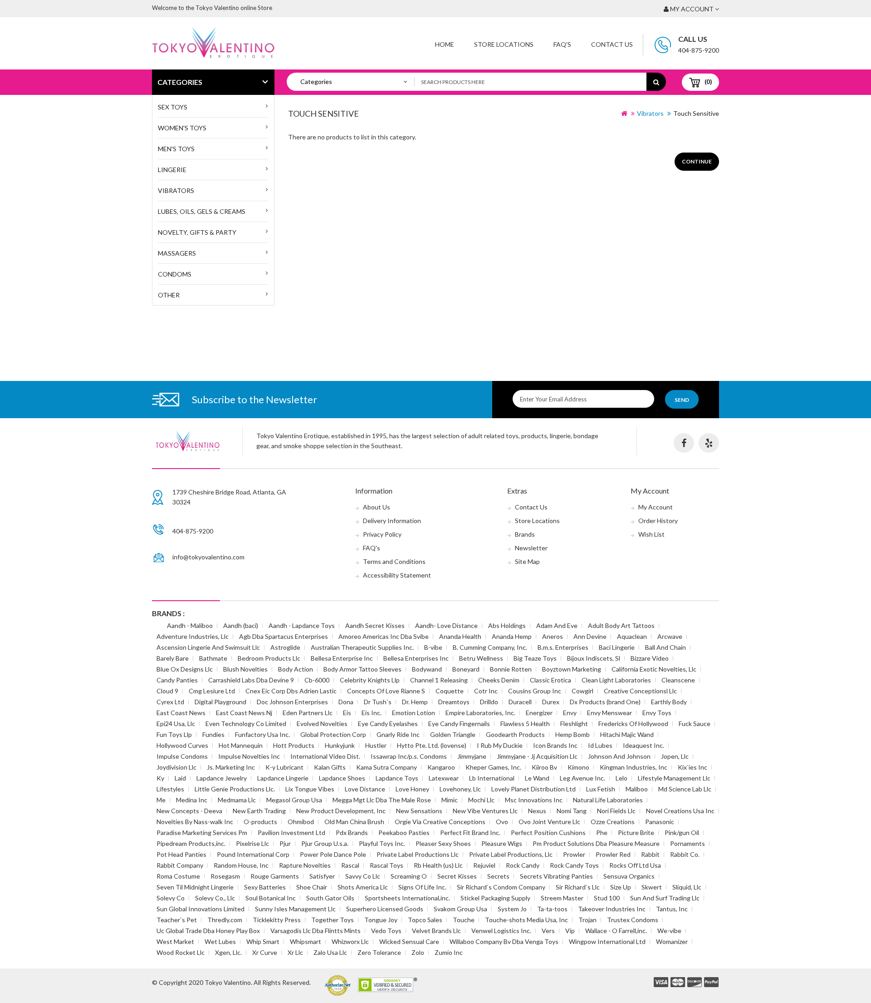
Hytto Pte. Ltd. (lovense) (431, 745)
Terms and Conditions (394, 561)
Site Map (527, 561)
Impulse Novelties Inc (249, 756)
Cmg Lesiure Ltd (212, 691)
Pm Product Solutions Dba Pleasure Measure (596, 843)
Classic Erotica (550, 680)
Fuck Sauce (694, 723)
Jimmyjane (471, 756)
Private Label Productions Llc (418, 854)
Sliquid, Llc (686, 887)
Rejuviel (484, 865)
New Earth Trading (259, 811)
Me (161, 800)
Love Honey (412, 789)
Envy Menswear (609, 712)
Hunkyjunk (340, 745)
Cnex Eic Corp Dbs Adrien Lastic (291, 691)
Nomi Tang (572, 811)
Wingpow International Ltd (607, 941)
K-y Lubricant (284, 767)
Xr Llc (295, 952)
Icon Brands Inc (555, 745)
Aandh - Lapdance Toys (302, 625)
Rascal (350, 865)
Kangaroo (441, 767)
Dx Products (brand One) (605, 702)
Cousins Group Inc (534, 691)
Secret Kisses (457, 876)
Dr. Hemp (415, 702)
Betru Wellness (481, 658)
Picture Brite (636, 832)
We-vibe (669, 930)
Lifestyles (170, 789)
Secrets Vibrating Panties (556, 876)
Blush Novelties (245, 669)
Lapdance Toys (397, 778)
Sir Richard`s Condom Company (501, 887)
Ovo (502, 821)
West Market (175, 941)
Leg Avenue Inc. (582, 778)
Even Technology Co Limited (246, 723)
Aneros (552, 636)
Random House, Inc (241, 865)
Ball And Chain (665, 647)
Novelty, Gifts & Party (197, 232)
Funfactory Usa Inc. (262, 734)
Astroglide (285, 647)
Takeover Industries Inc (612, 909)
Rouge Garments (274, 876)
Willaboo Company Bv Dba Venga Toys (504, 941)
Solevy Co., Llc (215, 898)
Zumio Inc (449, 952)
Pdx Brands (352, 832)
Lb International (491, 778)
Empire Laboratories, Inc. (480, 712)
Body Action (295, 669)
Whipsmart (305, 941)
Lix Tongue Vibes (309, 789)
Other (169, 295)
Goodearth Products (515, 734)
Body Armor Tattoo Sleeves (362, 669)
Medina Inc (191, 800)
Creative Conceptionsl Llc (640, 691)
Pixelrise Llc (252, 843)
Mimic (449, 800)
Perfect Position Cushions (548, 832)
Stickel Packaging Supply (495, 898)
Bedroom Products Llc (269, 658)
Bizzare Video (650, 658)
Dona (345, 702)
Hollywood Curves (182, 745)
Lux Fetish (600, 789)
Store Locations (503, 44)
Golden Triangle (452, 734)
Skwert (651, 887)
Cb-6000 (316, 680)
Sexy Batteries (265, 887)
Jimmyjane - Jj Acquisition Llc (537, 756)
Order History (658, 520)
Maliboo (637, 789)
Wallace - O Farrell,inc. (616, 930)
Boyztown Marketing (571, 669)
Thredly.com (224, 920)
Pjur (285, 843)
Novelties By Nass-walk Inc (195, 821)
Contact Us (612, 44)
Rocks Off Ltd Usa (635, 865)
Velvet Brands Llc (436, 930)
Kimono (578, 767)
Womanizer (672, 941)
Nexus (537, 811)
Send (682, 399)
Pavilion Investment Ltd (291, 832)
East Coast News (181, 712)
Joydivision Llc (176, 767)
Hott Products (293, 745)
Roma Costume (178, 876)
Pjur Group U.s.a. (324, 843)
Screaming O (409, 876)
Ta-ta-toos (552, 909)
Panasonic (659, 821)
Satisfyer (322, 876)
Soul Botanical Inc (270, 898)
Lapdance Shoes (342, 778)
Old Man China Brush (354, 821)
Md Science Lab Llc (684, 789)
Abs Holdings (507, 625)
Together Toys (332, 920)
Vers (548, 930)
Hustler (376, 745)
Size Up (620, 887)
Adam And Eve (556, 625)
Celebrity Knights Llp (370, 680)
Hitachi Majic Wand (627, 734)
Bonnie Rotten (511, 669)
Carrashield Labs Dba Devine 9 (251, 680)
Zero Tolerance (379, 952)
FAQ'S (562, 44)
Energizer (539, 712)
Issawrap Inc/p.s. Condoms (409, 756)
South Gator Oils (330, 898)
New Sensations (419, 811)
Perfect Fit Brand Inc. (470, 832)
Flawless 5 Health (525, 723)
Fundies (213, 734)
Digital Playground (220, 702)
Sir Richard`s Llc (578, 887)
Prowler (574, 854)
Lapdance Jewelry (221, 778)
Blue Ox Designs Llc (185, 669)
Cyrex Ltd (170, 702)
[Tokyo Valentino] (661, 983)
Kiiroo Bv (544, 767)
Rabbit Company (180, 865)
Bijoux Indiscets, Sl (593, 658)
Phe (601, 832)
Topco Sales (425, 920)
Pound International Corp (253, 854)
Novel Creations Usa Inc (680, 811)
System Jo (512, 909)
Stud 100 (607, 898)
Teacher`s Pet (177, 920)
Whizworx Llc (350, 941)
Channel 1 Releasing (439, 680)
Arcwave (669, 636)
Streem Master (562, 898)
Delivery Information (392, 520)
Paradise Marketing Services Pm (202, 832)
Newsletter (531, 548)
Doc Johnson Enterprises (292, 702)
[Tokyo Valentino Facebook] (684, 443)
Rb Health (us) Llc (438, 865)
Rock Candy (522, 865)
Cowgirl (582, 691)
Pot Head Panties (181, 854)
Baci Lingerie (617, 647)
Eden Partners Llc (308, 712)
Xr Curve (264, 952)
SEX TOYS (172, 107)
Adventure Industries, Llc (193, 636)
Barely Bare (173, 658)
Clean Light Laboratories (616, 680)
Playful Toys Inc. (382, 843)
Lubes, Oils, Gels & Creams (201, 211)
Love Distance (365, 789)
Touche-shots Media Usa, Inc (526, 920)
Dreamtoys (454, 702)
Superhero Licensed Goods (384, 909)
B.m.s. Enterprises (563, 647)
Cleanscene (678, 680)
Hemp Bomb (572, 734)
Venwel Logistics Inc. (501, 930)
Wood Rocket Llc (181, 952)
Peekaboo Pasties (404, 832)
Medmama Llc (237, 800)
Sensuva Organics (629, 876)
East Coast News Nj (244, 712)
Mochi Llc (481, 800)
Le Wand (537, 778)
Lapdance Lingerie (282, 778)
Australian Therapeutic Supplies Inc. (362, 647)
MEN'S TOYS (176, 149)
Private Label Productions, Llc (511, 854)
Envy (570, 712)
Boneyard (466, 669)
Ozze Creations (613, 821)
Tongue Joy (380, 920)
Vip (570, 930)
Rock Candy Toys (574, 865)
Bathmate (213, 658)
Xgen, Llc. (228, 952)
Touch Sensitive (696, 113)
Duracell (520, 702)
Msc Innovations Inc (534, 800)
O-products (260, 821)
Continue (697, 161)
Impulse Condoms (182, 756)
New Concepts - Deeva (189, 811)
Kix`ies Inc (692, 767)
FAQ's (371, 548)
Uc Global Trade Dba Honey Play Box (208, 930)
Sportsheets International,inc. (407, 898)
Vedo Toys (386, 930)
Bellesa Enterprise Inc (342, 658)
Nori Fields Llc (616, 811)
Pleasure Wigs (501, 843)
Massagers (177, 253)
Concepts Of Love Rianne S (386, 691)
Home (444, 44)
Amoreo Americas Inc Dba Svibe (383, 636)
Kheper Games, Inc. (493, 767)
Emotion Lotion (413, 712)
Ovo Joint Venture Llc (549, 821)
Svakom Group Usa (460, 909)
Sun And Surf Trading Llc (665, 898)
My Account (655, 507)
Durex (550, 702)
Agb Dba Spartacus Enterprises (283, 636)
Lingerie (172, 169)
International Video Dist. (325, 756)
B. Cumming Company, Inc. (490, 647)
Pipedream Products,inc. (191, 843)
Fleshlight (574, 723)
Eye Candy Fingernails (459, 723)
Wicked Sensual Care (409, 941)
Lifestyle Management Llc (674, 778)
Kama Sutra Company (386, 767)
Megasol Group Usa (294, 800)
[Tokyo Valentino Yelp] (709, 443)
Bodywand (427, 669)
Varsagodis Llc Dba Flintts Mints (315, 930)
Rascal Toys (386, 865)
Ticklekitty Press (277, 920)
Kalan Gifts (330, 767)
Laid (180, 778)
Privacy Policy (382, 534)
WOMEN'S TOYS (182, 128)
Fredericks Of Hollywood (633, 723)
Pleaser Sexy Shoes (443, 843)
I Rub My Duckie (500, 745)
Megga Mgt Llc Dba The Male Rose (382, 800)
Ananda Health (460, 636)
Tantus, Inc (672, 909)
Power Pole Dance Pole (333, 854)
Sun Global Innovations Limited (201, 909)
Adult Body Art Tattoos (621, 625)
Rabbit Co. (685, 854)
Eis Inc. (372, 712)
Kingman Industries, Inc (633, 767)
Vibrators (176, 190)
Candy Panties (177, 680)
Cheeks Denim (498, 680)
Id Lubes (600, 745)
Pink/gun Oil (682, 832)
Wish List (651, 534)
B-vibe (433, 647)
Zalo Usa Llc (330, 952)
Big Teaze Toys (535, 658)
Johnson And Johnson (619, 756)
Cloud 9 (167, 691)
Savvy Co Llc (362, 876)
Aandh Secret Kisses (375, 625)
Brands (525, 534)
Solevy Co (171, 898)
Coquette (450, 691)
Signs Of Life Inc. (422, 887)
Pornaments (687, 843)
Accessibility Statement (397, 575)
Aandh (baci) (240, 625)
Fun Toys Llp (174, 734)
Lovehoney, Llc (460, 789)
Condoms (174, 274)
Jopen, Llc (675, 756)
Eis (347, 712)
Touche (464, 920)
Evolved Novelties (322, 723)
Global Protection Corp (333, 734)
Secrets (498, 876)
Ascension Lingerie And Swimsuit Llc (208, 647)
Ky (160, 778)
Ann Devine (590, 636)
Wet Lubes (220, 941)
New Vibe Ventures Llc (485, 811)
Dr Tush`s (377, 702)
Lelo (621, 778)
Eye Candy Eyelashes (388, 723)
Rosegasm (225, 876)
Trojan (587, 920)
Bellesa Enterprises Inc (416, 658)
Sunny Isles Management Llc (295, 909)
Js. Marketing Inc (231, 767)
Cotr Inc (486, 691)
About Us (376, 507)
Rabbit (650, 854)
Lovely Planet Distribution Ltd (533, 789)
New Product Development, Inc (341, 811)
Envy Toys (656, 712)
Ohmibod (301, 821)
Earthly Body (669, 702)
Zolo (417, 952)
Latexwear (444, 778)
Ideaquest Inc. (643, 745)
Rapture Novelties (305, 865)
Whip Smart (262, 941)
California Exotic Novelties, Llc (654, 669)
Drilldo (489, 702)
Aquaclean (632, 636)
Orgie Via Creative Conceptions (440, 821)
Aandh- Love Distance (446, 625)
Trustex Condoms (632, 920)
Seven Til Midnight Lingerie (195, 887)
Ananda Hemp (512, 636)
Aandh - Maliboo (190, 625)
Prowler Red (613, 854)
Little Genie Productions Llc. (235, 789)
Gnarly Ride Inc (398, 734)
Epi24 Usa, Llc (176, 723)
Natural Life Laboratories (608, 800)
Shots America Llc (363, 887)
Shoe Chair (311, 887)
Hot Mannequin (241, 745)
